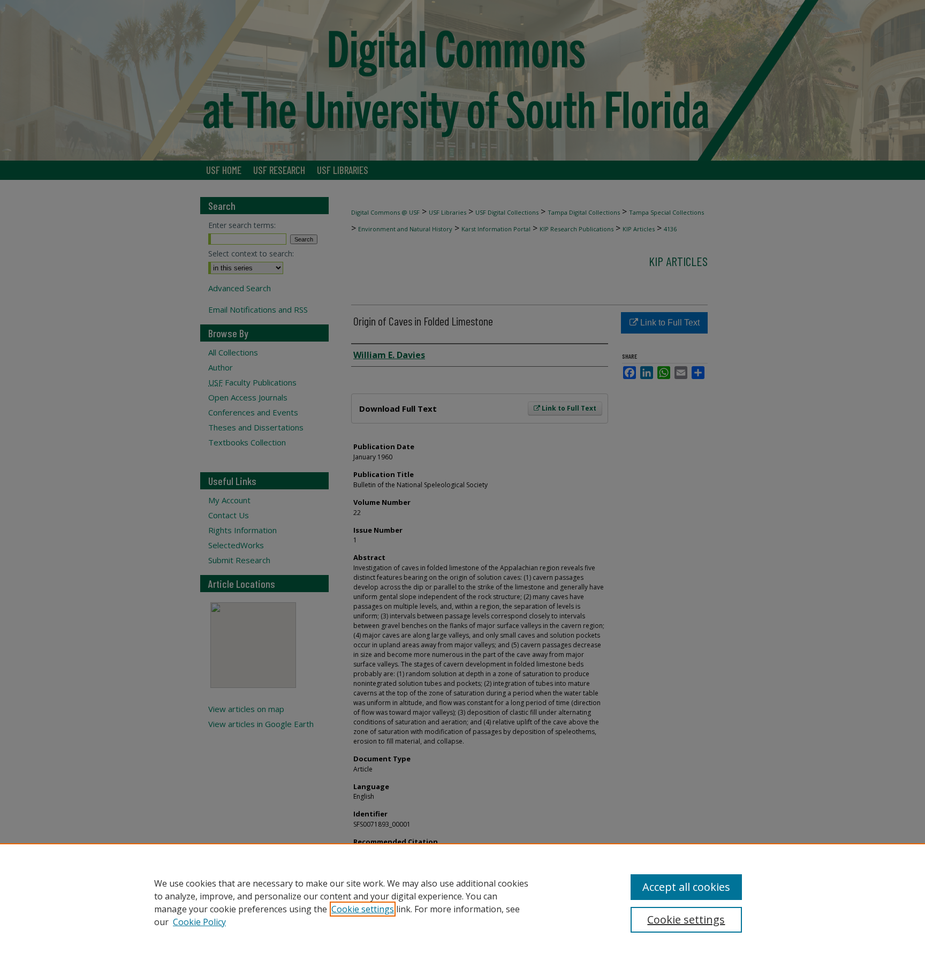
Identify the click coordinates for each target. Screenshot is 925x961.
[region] (462, 902)
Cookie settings (362, 909)
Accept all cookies (686, 887)
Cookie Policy (199, 922)
